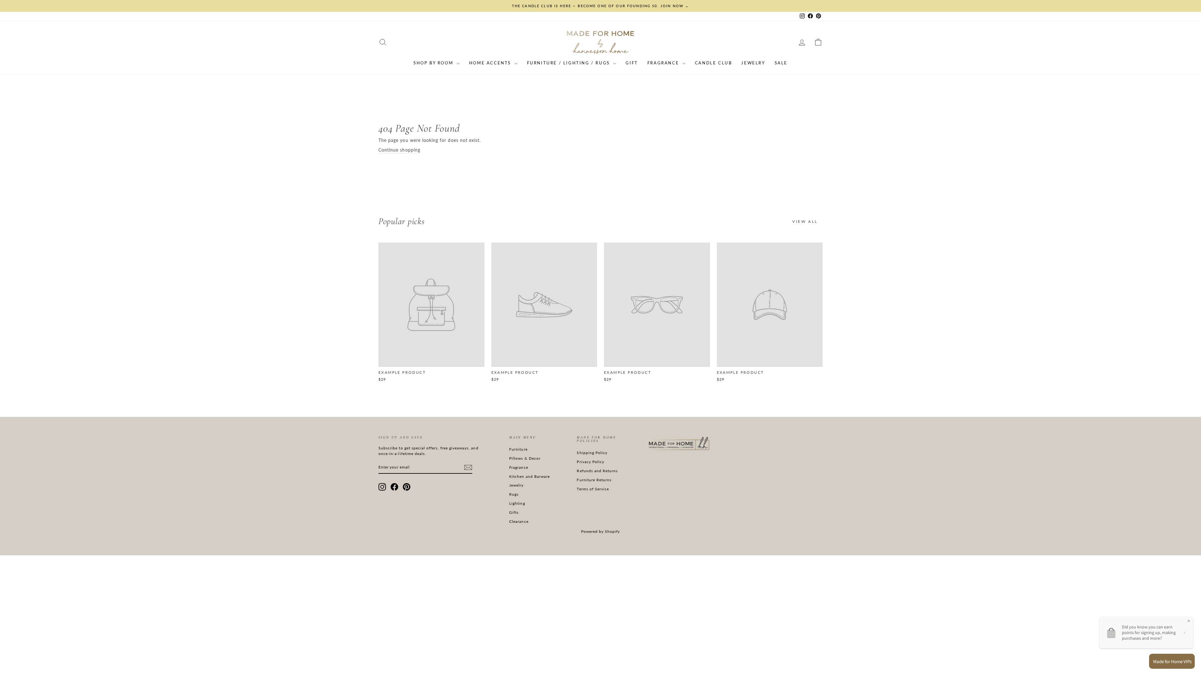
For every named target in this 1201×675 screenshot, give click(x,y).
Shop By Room (434, 62)
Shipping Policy (592, 452)
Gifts (514, 512)
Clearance (518, 521)
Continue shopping (399, 149)
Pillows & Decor (524, 458)
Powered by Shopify (600, 531)
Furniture (518, 449)
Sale (781, 62)
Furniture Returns (594, 480)
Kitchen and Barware (529, 476)
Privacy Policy (590, 461)
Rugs (514, 494)
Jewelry (753, 62)
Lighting (517, 503)
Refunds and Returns (597, 470)
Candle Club (713, 62)
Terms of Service (593, 489)
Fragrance (664, 62)
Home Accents (491, 62)
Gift (632, 62)
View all (805, 221)
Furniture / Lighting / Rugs (569, 62)
